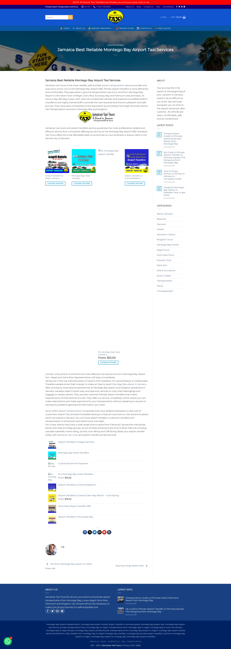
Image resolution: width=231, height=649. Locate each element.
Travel (160, 286)
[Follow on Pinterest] (184, 7)
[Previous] (45, 260)
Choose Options (55, 183)
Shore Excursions (166, 270)
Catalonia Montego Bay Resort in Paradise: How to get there (175, 191)
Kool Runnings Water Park (130, 565)
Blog (139, 7)
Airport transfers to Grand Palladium (134, 177)
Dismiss (154, 2)
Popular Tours (164, 260)
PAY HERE (136, 645)
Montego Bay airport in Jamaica (129, 384)
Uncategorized (115, 45)
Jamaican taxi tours (67, 435)
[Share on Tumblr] (109, 532)
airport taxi (62, 89)
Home (66, 28)
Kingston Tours (165, 239)
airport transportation (113, 85)
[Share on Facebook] (85, 532)
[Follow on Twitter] (179, 7)
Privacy (126, 645)
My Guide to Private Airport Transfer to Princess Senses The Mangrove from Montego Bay (174, 157)
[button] (163, 17)
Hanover (161, 224)
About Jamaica (165, 214)
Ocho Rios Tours (165, 255)
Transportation (164, 280)
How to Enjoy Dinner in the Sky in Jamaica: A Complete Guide (174, 175)
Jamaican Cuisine (166, 234)
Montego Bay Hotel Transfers (81, 177)
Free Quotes (164, 28)
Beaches (161, 219)
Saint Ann (162, 265)
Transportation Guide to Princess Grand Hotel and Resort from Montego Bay (173, 138)
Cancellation (168, 7)
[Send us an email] (182, 7)
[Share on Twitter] (94, 532)
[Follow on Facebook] (177, 7)
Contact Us (148, 7)
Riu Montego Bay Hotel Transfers (109, 353)
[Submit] (70, 17)
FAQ (158, 7)
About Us (130, 7)
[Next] (149, 260)
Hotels (160, 229)
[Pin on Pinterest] (104, 532)
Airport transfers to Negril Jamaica (54, 177)
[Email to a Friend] (99, 532)
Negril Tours (163, 250)
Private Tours (126, 28)
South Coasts (164, 275)
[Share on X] (90, 532)
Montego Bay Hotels (168, 244)
